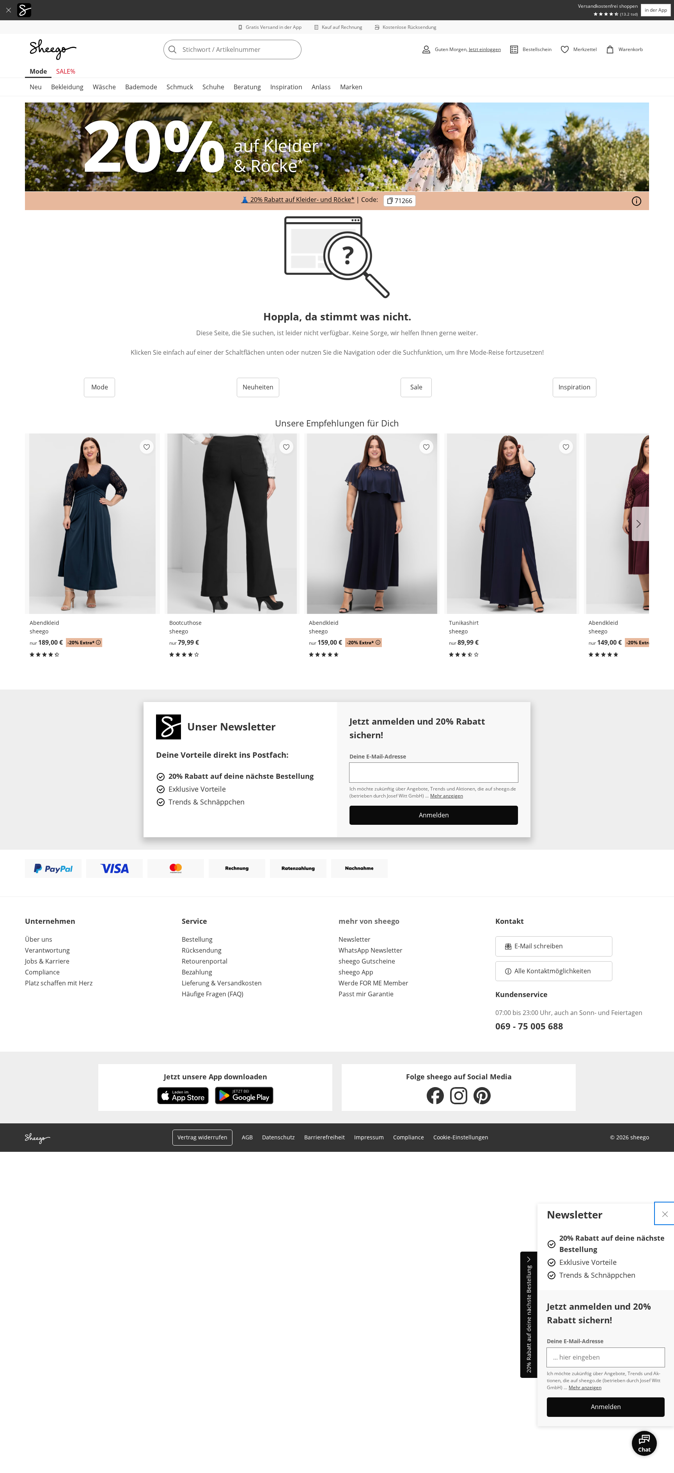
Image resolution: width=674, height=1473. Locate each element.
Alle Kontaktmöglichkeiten (552, 971)
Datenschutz (278, 1137)
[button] (640, 524)
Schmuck (180, 87)
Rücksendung (202, 950)
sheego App (356, 972)
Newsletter (355, 939)
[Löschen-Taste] (293, 49)
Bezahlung (197, 972)
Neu (36, 87)
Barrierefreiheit (324, 1137)
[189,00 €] (92, 523)
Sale (416, 387)
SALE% (65, 71)
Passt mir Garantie (366, 994)
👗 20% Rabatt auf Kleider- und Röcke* (298, 200)
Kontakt (509, 921)
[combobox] (249, 49)
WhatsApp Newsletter (371, 950)
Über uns (38, 939)
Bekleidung (67, 87)
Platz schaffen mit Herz (58, 983)
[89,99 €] (511, 523)
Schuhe (213, 87)
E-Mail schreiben (534, 948)
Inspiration (286, 87)
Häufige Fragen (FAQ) (212, 994)
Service (194, 921)
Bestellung (197, 939)
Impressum (369, 1137)
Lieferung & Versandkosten (222, 983)
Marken (351, 87)
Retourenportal (204, 961)
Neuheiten (258, 387)
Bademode (141, 87)
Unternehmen (50, 921)
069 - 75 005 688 (529, 1026)
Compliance (42, 972)
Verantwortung (47, 950)
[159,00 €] (371, 523)
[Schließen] (8, 10)
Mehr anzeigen (585, 1387)
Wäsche (104, 87)
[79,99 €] (232, 523)
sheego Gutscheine (367, 961)
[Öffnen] (636, 201)
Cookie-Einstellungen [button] (460, 1137)
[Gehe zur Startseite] (53, 49)
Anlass (321, 87)
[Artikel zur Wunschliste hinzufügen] (147, 447)
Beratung (247, 87)
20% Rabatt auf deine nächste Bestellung (528, 1319)
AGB (247, 1137)
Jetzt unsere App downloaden (215, 1076)
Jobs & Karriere (47, 961)
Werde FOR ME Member (373, 983)
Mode (38, 71)
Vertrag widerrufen (202, 1137)
